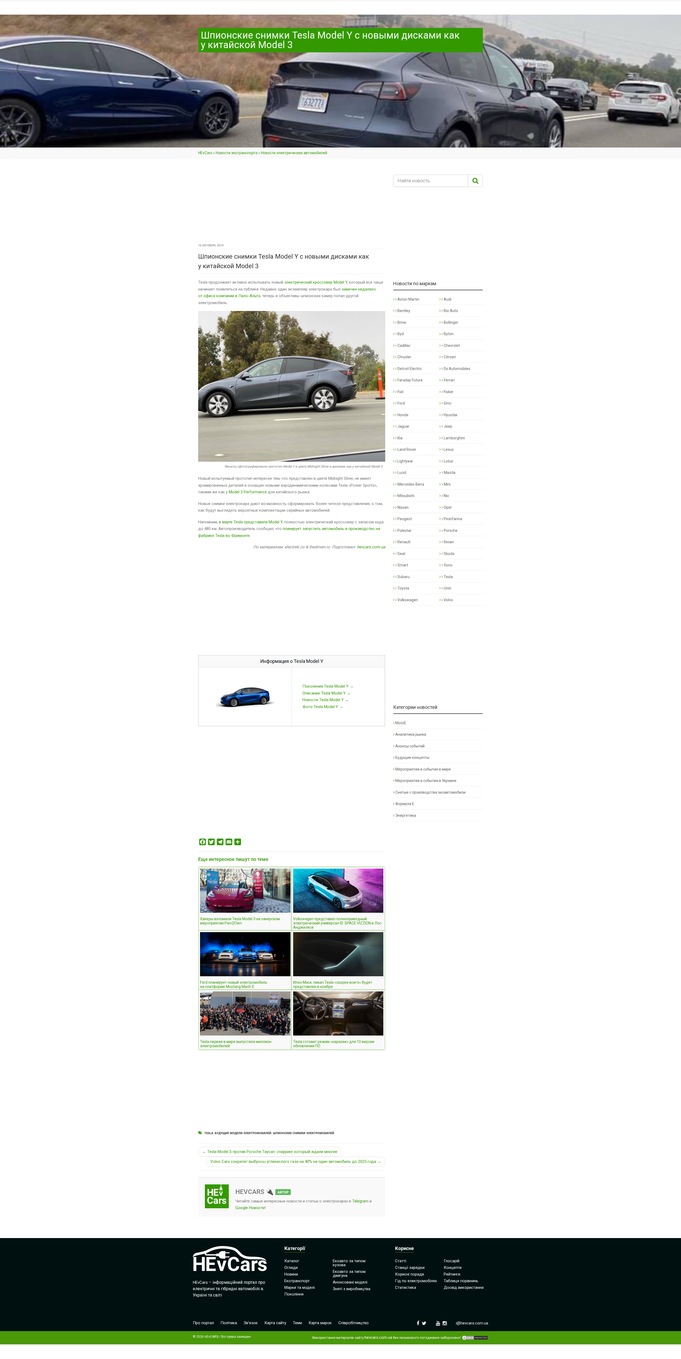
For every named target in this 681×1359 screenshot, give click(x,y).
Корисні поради (409, 1274)
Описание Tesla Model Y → (326, 693)
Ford (401, 403)
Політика (229, 1322)
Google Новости (250, 1207)
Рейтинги (452, 1274)
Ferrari (449, 380)
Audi (447, 299)
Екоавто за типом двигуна (349, 1273)
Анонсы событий (410, 746)
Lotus (448, 461)
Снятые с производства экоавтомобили (430, 792)
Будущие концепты (412, 757)
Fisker (448, 392)
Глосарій (451, 1261)
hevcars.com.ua (371, 547)
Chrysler (404, 357)
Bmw (401, 322)
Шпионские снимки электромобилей (303, 1133)
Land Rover (406, 449)
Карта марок (320, 1322)
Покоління (294, 1294)
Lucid (401, 472)
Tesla (208, 1133)
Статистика (405, 1287)
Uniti (447, 588)
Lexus (448, 449)
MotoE (400, 723)
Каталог (291, 1261)
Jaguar (403, 426)
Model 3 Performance (248, 492)
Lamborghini (454, 438)
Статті (400, 1261)
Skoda (448, 554)
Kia (399, 438)
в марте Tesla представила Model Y (250, 522)
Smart (402, 565)
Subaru (403, 577)
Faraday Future (410, 380)
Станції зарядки (410, 1267)
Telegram (360, 1201)
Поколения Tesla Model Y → (328, 686)
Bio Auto (450, 311)
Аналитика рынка (410, 734)
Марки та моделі (299, 1287)
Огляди (291, 1267)
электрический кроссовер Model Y (315, 282)
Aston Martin (408, 299)
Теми (297, 1322)
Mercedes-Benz (410, 484)
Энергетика (405, 815)
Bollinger (450, 322)
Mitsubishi (405, 496)
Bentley (403, 311)
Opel (447, 507)
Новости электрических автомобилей (294, 153)
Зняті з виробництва (351, 1288)
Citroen (449, 357)
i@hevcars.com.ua (472, 1323)
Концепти (453, 1267)
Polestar (404, 530)
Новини (291, 1274)
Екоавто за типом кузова (349, 1263)
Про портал (203, 1322)
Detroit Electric (409, 369)
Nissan (403, 507)
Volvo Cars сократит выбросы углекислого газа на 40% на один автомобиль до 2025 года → (295, 1161)
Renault (403, 542)
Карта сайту (275, 1322)
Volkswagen (407, 600)
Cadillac (403, 345)
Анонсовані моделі (350, 1282)
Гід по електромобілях (416, 1280)
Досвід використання (464, 1287)
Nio (446, 496)
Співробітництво (353, 1322)
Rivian (448, 542)
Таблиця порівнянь (461, 1280)
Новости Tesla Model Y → (325, 699)
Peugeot (404, 519)
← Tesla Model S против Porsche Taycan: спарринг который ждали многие (269, 1151)
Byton (448, 334)
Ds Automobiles (456, 369)
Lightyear (405, 461)
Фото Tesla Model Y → (322, 706)
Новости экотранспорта (237, 153)
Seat (401, 554)
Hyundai (450, 415)
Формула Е (404, 804)
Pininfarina (452, 519)
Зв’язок (251, 1322)
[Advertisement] (291, 203)
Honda (402, 415)
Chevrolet (451, 345)
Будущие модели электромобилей (243, 1133)
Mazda (449, 472)
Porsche (450, 530)
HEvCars (205, 153)
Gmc (447, 403)
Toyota (403, 588)
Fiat (400, 392)
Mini (447, 484)
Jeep (447, 426)
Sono (447, 565)
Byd (400, 334)
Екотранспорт (297, 1280)
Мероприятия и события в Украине (425, 781)
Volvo (448, 600)
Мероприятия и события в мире (423, 769)
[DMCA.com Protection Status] (475, 1337)
